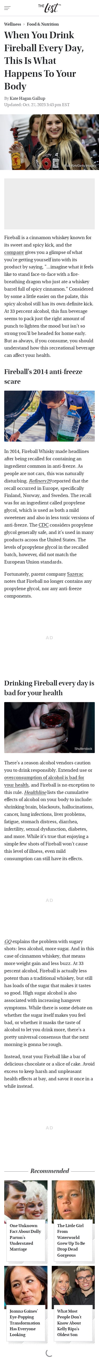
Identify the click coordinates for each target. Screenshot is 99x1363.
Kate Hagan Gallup (27, 98)
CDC (44, 525)
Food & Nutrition (43, 24)
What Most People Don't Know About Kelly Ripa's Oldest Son (69, 1323)
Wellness (12, 24)
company (14, 252)
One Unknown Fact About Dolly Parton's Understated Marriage (25, 1237)
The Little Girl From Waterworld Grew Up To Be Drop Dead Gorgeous (71, 1240)
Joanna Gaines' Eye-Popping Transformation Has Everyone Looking (25, 1323)
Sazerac (75, 574)
